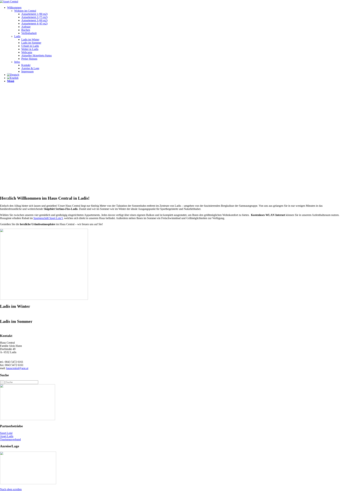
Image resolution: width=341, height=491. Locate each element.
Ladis (17, 36)
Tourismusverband (10, 439)
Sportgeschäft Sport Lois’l (48, 218)
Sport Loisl (6, 433)
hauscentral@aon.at (17, 368)
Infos (17, 61)
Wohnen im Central (25, 10)
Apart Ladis (6, 436)
